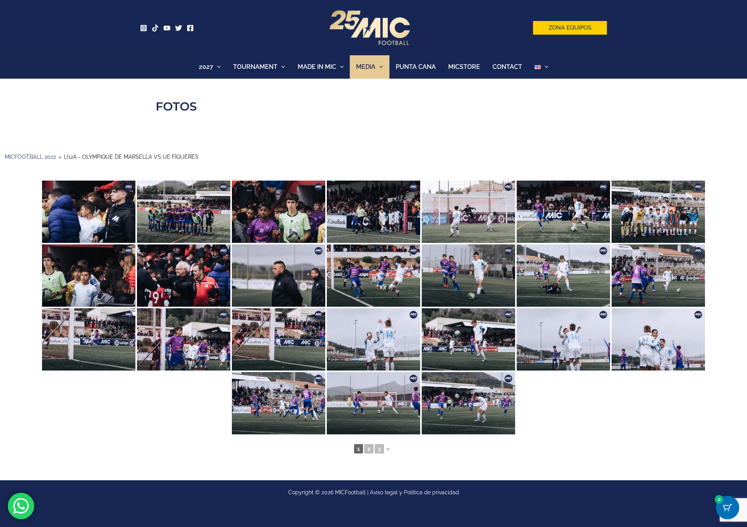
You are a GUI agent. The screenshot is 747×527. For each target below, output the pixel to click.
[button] (570, 28)
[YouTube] (166, 28)
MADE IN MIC (317, 66)
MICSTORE (464, 66)
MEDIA (365, 66)
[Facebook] (190, 28)
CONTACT (507, 66)
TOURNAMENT (255, 66)
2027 (206, 66)
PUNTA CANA (416, 66)
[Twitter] (178, 28)
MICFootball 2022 (30, 157)
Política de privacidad (431, 492)
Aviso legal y (387, 492)
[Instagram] (143, 28)
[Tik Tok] (155, 28)
